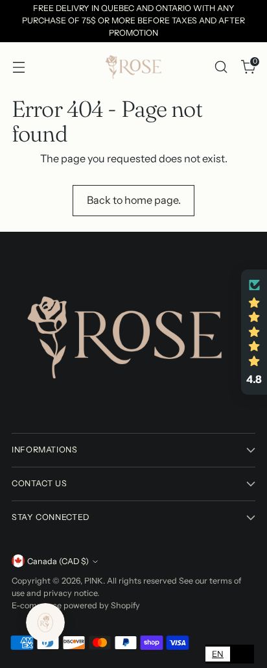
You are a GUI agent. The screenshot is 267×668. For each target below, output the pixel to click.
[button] (254, 332)
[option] (242, 654)
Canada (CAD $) (58, 561)
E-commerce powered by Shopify (76, 605)
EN (218, 654)
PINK (93, 581)
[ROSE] (133, 66)
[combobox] (217, 654)
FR (242, 654)
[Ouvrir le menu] (18, 66)
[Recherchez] (220, 66)
